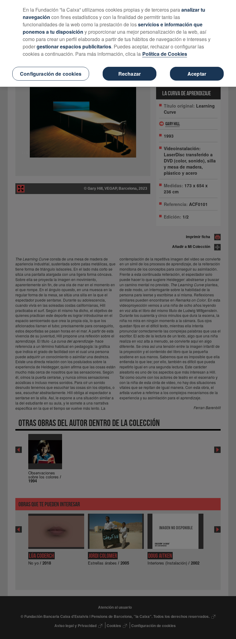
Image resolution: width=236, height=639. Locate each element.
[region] (118, 43)
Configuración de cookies (50, 73)
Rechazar (129, 73)
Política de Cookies (164, 53)
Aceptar (196, 73)
